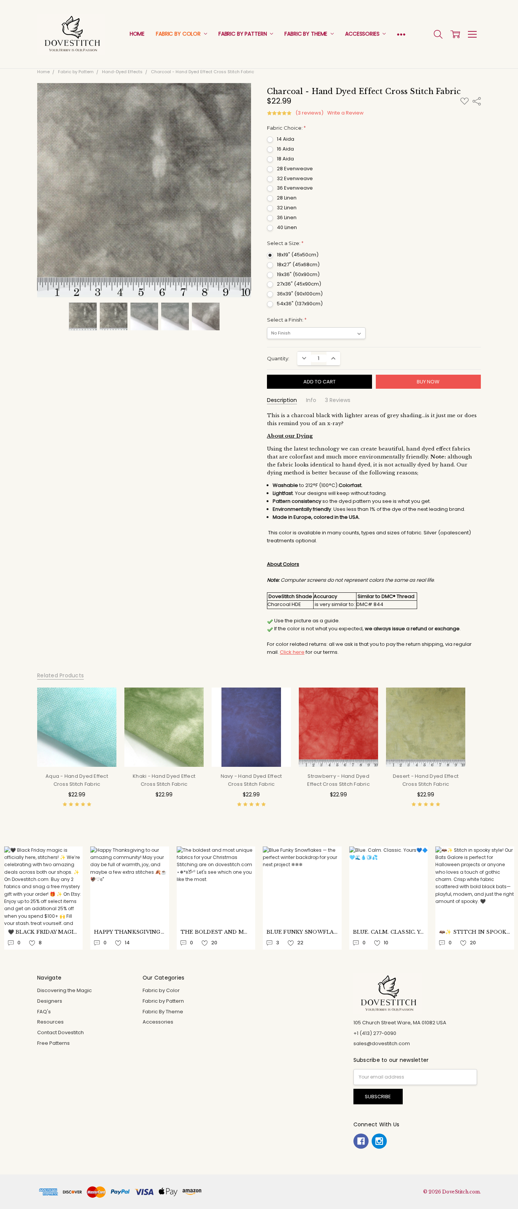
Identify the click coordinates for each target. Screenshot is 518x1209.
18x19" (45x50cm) (298, 254)
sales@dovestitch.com (381, 1043)
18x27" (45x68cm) (298, 264)
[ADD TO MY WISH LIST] (103, 712)
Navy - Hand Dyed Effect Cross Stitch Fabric (251, 780)
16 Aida (285, 148)
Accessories (363, 34)
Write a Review (345, 113)
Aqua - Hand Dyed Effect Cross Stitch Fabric (77, 780)
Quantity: (278, 358)
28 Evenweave (295, 168)
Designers (49, 1001)
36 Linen (287, 217)
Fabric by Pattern (243, 34)
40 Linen (287, 227)
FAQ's (44, 1011)
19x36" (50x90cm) (298, 274)
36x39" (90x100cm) (300, 293)
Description (282, 400)
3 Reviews (337, 400)
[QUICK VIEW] (103, 700)
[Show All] (401, 34)
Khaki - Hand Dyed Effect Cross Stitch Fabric (164, 780)
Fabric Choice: (286, 128)
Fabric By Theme (306, 34)
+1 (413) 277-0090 (374, 1033)
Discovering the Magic (64, 990)
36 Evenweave (295, 188)
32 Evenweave (295, 178)
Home (137, 34)
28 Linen (287, 197)
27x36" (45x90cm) (299, 283)
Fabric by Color (179, 34)
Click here (292, 652)
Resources (50, 1021)
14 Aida (285, 139)
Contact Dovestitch (60, 1032)
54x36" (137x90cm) (300, 303)
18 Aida (285, 158)
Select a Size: (285, 243)
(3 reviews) (309, 113)
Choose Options (77, 752)
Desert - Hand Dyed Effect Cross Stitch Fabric (425, 780)
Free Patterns (53, 1043)
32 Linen (287, 207)
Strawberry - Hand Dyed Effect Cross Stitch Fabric (338, 780)
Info (311, 400)
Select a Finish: (286, 320)
